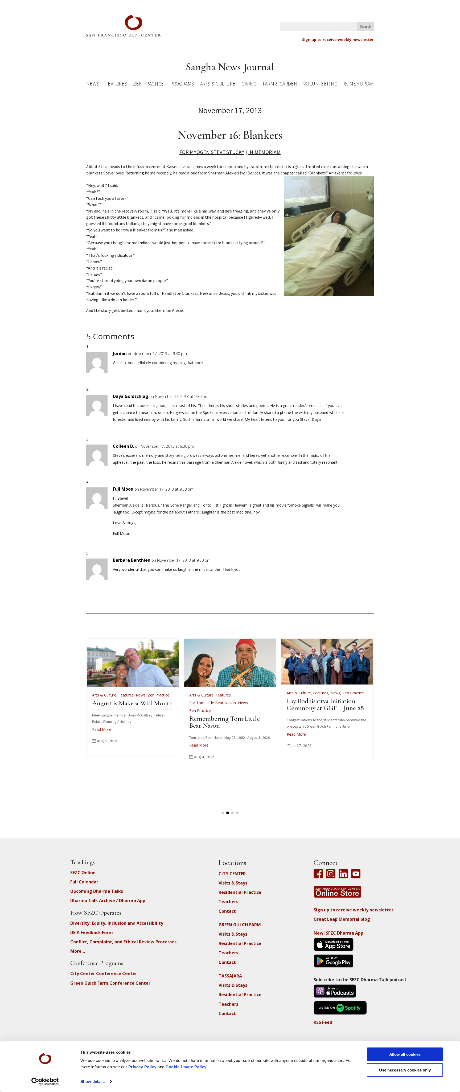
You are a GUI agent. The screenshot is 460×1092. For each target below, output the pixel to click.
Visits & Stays (233, 883)
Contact (227, 911)
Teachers (228, 901)
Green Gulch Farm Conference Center (110, 983)
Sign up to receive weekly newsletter (338, 39)
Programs (182, 84)
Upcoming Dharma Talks (96, 891)
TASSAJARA (230, 976)
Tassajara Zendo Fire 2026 (226, 703)
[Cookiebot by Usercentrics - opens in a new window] (45, 1082)
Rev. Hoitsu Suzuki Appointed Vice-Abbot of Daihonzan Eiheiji (324, 710)
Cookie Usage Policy (186, 1067)
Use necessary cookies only (405, 1069)
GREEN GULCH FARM (240, 925)
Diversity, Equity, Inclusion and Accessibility (116, 923)
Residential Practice (240, 892)
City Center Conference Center (103, 973)
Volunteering (320, 84)
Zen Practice (148, 84)
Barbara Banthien (131, 560)
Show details (92, 1081)
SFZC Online (83, 872)
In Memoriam (358, 84)
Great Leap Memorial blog (342, 919)
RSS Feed (323, 1022)
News (92, 84)
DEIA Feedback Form (91, 932)
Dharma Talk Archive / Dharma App (107, 900)
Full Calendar (84, 882)
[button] (222, 813)
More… (77, 951)
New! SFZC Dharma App (338, 933)
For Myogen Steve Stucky (211, 152)
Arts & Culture (218, 84)
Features (116, 84)
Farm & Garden (280, 84)
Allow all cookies (405, 1054)
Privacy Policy (142, 1067)
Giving (248, 84)
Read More (104, 734)
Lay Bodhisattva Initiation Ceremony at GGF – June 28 (133, 704)
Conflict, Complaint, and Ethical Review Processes (123, 942)
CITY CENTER (232, 874)
